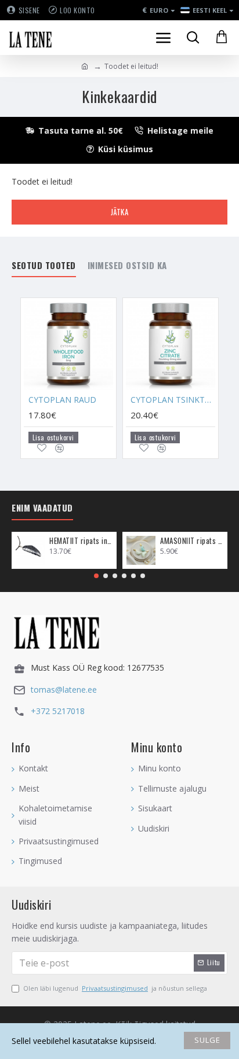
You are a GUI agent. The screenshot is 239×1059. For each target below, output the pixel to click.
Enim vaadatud (42, 508)
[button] (96, 575)
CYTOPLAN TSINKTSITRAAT (173, 400)
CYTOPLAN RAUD (62, 400)
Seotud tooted (44, 265)
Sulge (207, 1040)
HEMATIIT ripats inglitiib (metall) (81, 541)
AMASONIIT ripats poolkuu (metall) (191, 541)
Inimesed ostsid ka (127, 265)
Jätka (120, 212)
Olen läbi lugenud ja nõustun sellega (115, 988)
